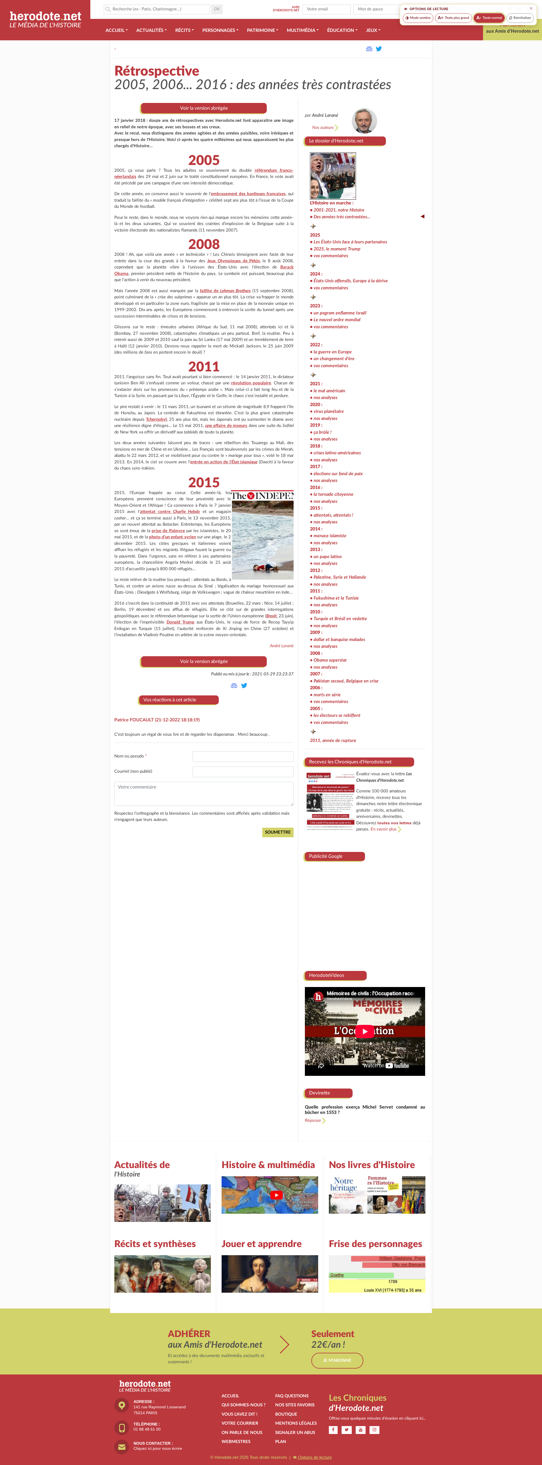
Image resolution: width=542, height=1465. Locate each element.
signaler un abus (295, 1433)
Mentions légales (296, 1423)
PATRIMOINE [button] (261, 30)
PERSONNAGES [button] (218, 30)
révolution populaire (251, 383)
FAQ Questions (292, 1396)
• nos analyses (323, 397)
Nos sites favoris (294, 1405)
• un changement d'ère (332, 358)
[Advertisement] (365, 913)
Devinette (319, 1093)
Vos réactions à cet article (169, 699)
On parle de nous (242, 1433)
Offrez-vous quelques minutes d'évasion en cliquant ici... (377, 1418)
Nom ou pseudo (130, 756)
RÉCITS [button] (183, 30)
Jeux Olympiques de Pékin (233, 261)
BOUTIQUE (286, 1414)
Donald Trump (180, 622)
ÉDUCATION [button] (340, 30)
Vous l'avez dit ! (239, 1414)
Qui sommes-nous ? (244, 1405)
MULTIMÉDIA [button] (301, 30)
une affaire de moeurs (226, 426)
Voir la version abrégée (204, 108)
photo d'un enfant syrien (172, 537)
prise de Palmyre (168, 531)
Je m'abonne (337, 1360)
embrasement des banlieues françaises (248, 194)
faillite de (225, 291)
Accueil (230, 1396)
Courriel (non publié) (133, 771)
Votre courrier (240, 1423)
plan (280, 1442)
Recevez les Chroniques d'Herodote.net (350, 761)
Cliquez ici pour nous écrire (158, 1448)
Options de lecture (314, 1457)
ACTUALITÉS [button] (149, 30)
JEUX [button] (371, 30)
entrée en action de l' (223, 462)
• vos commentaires (329, 366)
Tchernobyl (156, 419)
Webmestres (236, 1442)
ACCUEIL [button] (115, 30)
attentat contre (170, 512)
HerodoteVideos (326, 975)
